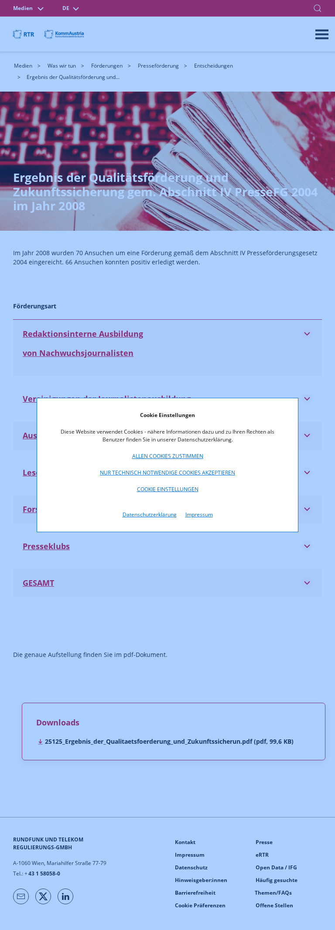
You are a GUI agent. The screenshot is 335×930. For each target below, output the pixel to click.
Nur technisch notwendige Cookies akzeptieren (167, 472)
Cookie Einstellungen (167, 489)
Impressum (199, 514)
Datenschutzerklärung (150, 514)
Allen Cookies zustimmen (167, 456)
